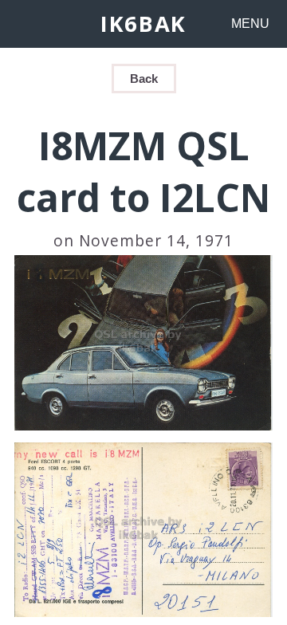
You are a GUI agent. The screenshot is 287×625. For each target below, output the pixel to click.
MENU (250, 23)
